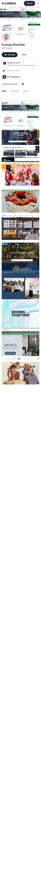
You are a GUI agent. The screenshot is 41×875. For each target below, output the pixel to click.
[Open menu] (38, 3)
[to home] (9, 3)
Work (4, 91)
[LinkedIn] (23, 84)
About (26, 91)
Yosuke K (17, 71)
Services (15, 91)
